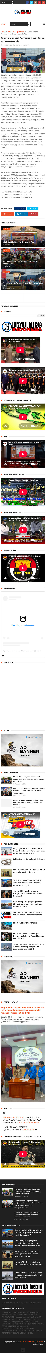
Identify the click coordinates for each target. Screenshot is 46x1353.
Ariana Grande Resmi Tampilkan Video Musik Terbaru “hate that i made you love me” (28, 802)
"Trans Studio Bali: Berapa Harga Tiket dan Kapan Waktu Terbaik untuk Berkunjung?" (27, 882)
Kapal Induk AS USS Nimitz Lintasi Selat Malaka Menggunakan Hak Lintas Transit (28, 1275)
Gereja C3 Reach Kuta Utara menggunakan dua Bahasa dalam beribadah (28, 893)
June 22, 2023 (28, 1129)
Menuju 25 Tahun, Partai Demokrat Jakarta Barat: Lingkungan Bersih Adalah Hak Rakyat (29, 779)
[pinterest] (39, 2)
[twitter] (31, 2)
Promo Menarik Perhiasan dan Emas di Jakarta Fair (23, 284)
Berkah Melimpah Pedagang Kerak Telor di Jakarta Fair (21, 262)
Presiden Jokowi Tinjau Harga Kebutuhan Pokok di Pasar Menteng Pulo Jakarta (28, 936)
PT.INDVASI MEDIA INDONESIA (31, 1342)
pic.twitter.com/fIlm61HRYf (28, 1122)
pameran (20, 32)
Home (3, 24)
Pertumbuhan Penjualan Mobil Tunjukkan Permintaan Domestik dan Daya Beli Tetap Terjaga (29, 790)
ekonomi (11, 32)
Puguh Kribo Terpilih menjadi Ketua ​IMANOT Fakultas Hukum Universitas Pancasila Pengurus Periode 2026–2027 (23, 1010)
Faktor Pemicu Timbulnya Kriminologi (29, 859)
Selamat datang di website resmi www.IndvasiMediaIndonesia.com (27, 913)
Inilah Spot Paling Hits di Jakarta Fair (18, 242)
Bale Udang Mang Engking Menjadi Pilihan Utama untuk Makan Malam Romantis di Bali (28, 904)
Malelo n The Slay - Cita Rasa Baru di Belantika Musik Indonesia (29, 871)
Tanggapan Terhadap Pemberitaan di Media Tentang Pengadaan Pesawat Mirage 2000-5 (28, 946)
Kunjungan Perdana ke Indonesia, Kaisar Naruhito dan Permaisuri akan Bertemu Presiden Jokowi (29, 851)
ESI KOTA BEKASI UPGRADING (25, 923)
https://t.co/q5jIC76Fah (13, 1117)
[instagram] (35, 2)
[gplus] (43, 2)
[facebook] (27, 2)
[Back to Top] (23, 1350)
